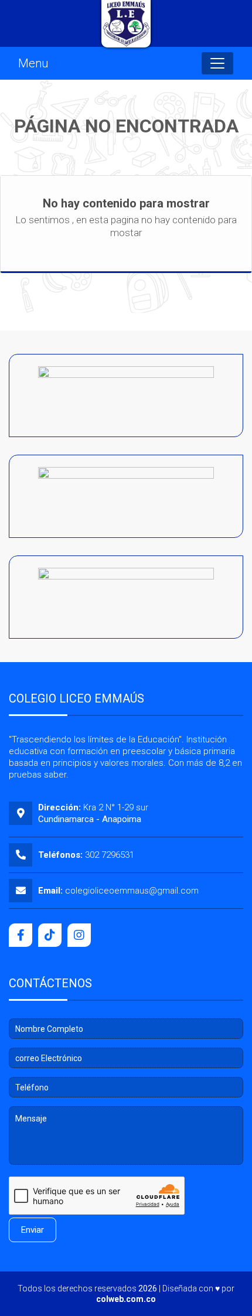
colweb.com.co (126, 1299)
